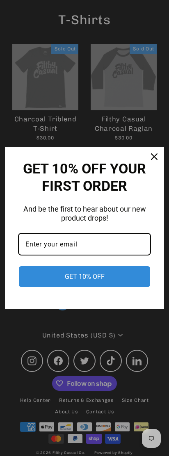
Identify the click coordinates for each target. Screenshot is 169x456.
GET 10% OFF (85, 276)
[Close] (154, 156)
